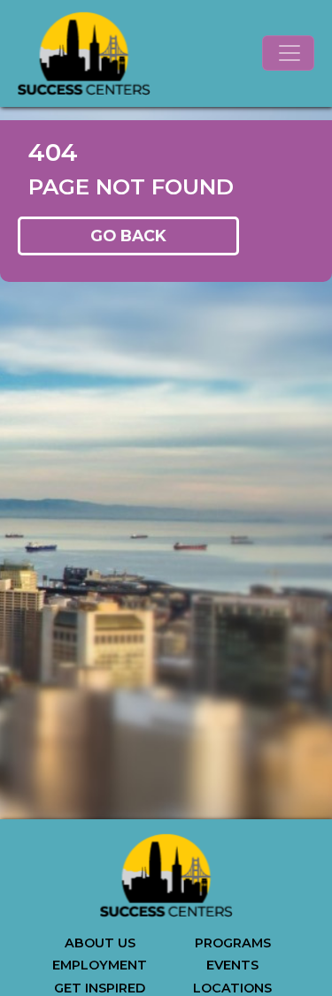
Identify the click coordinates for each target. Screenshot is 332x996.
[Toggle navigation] (288, 53)
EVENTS (232, 965)
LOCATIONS (232, 988)
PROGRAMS (233, 943)
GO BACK (128, 235)
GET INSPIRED (99, 988)
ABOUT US (100, 943)
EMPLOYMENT (99, 965)
